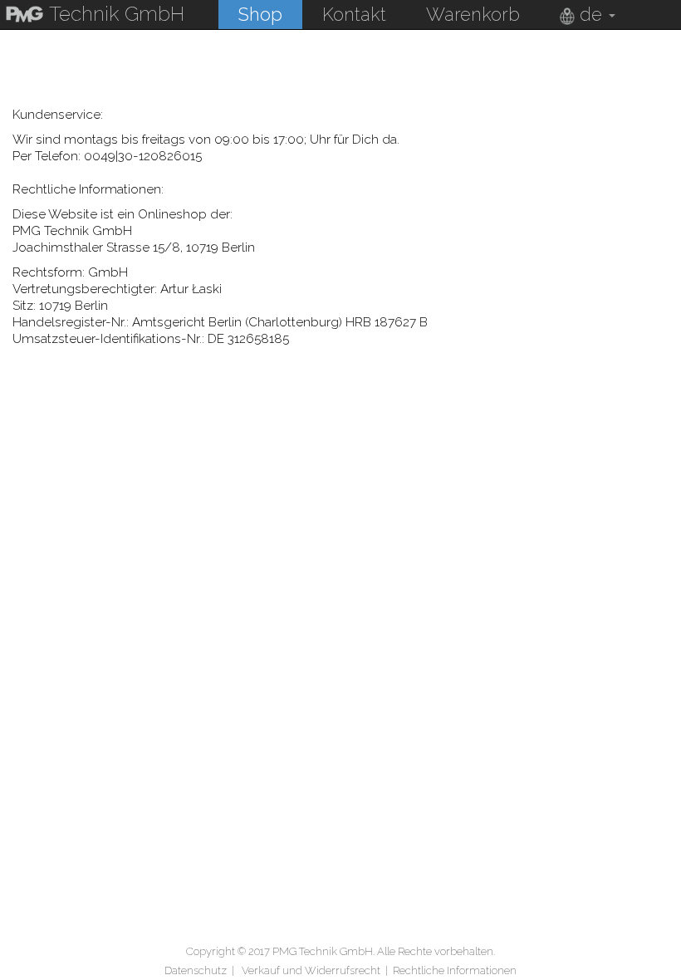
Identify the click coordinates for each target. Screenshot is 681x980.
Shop (260, 14)
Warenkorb (473, 14)
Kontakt (354, 14)
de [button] (591, 14)
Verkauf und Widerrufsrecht (311, 970)
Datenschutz (195, 970)
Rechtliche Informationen (455, 970)
